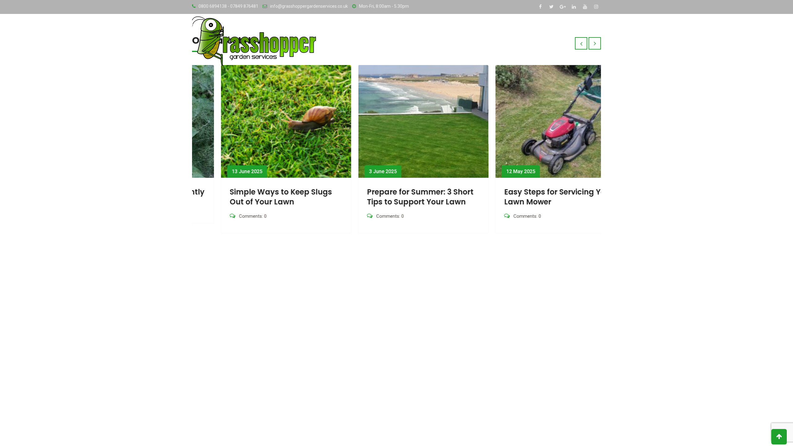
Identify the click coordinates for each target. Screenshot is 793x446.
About (499, 29)
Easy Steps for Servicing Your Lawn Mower (531, 197)
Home (474, 29)
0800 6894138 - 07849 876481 (228, 6)
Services (528, 29)
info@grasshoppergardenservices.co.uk (309, 6)
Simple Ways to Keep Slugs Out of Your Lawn (254, 197)
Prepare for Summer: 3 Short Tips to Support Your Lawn (393, 197)
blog (590, 29)
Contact (561, 29)
